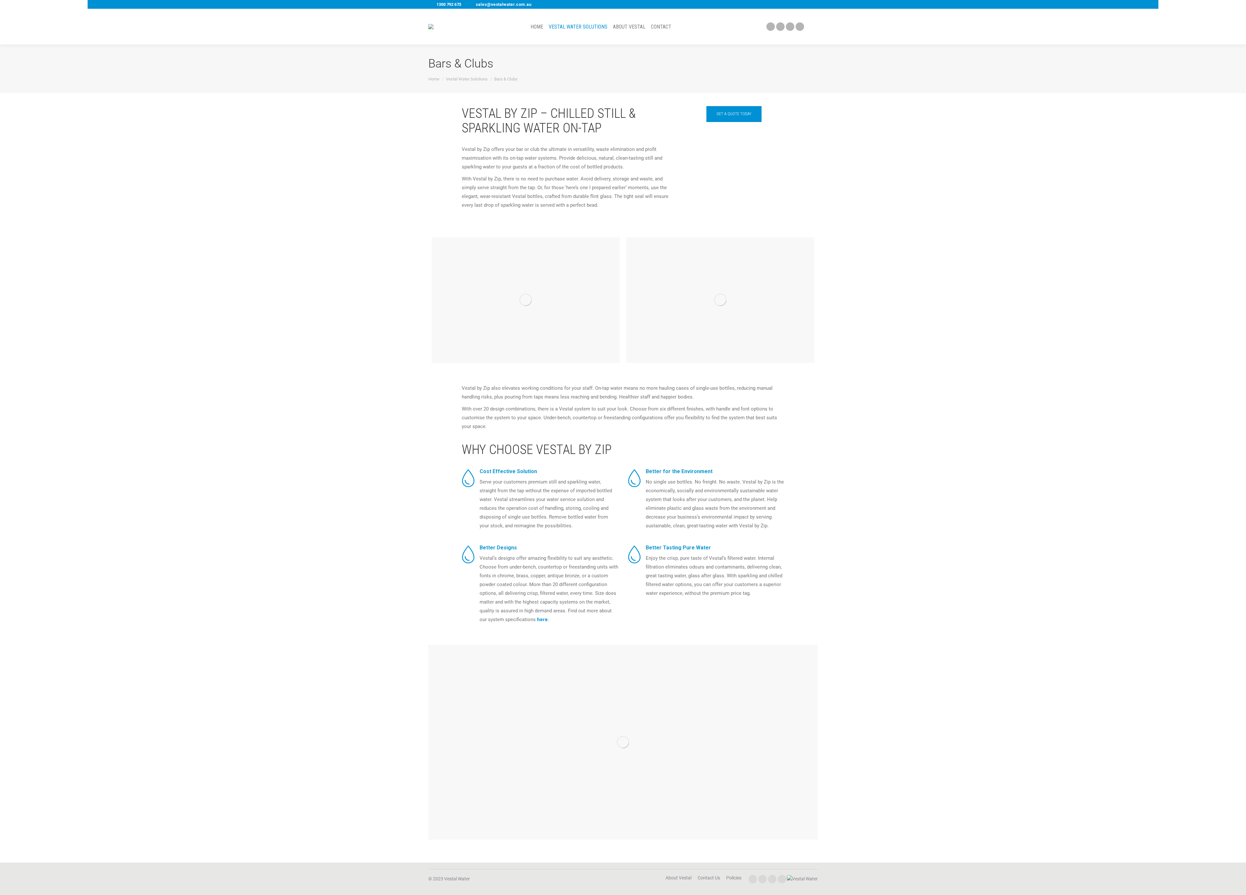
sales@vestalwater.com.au (503, 4)
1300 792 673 (448, 4)
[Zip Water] (802, 878)
